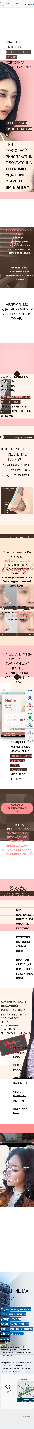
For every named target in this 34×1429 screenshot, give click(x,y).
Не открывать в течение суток (11, 735)
